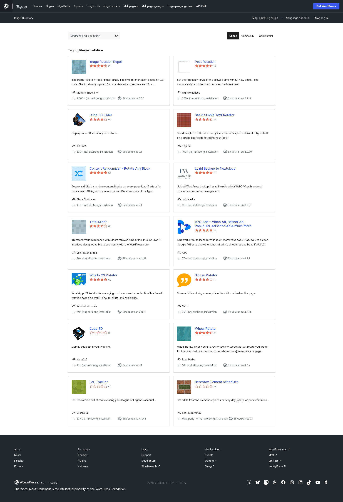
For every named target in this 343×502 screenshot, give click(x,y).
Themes (83, 454)
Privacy (18, 466)
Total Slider (98, 222)
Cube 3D (96, 328)
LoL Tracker (99, 382)
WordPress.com (279, 449)
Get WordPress (326, 6)
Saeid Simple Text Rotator (215, 115)
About (17, 449)
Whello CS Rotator (103, 275)
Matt (273, 454)
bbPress (275, 460)
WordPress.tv (150, 466)
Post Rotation (205, 62)
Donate (211, 460)
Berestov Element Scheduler (216, 382)
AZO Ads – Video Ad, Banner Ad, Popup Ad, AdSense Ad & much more (223, 224)
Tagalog (53, 482)
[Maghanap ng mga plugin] (116, 35)
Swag (210, 466)
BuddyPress (277, 466)
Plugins (82, 460)
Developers (148, 460)
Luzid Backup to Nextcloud (215, 168)
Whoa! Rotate (205, 328)
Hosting (18, 460)
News (17, 454)
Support (146, 454)
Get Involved (212, 449)
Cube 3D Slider (101, 115)
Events (209, 454)
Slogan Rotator (206, 275)
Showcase (84, 449)
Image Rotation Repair (106, 62)
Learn (144, 449)
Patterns (83, 466)
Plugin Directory (23, 17)
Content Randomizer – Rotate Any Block (120, 168)
